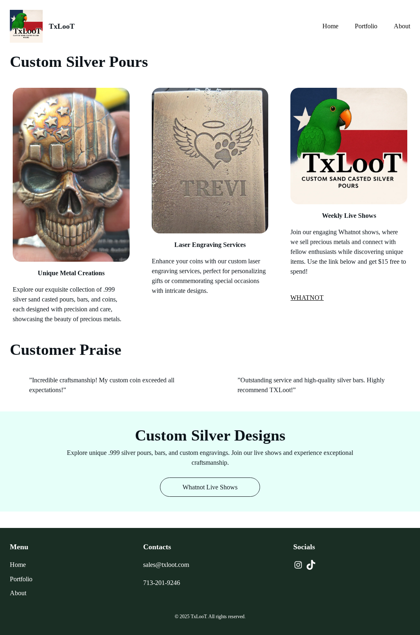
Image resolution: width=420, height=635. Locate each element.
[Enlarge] (119, 98)
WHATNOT (307, 297)
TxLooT (62, 26)
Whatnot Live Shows (210, 487)
